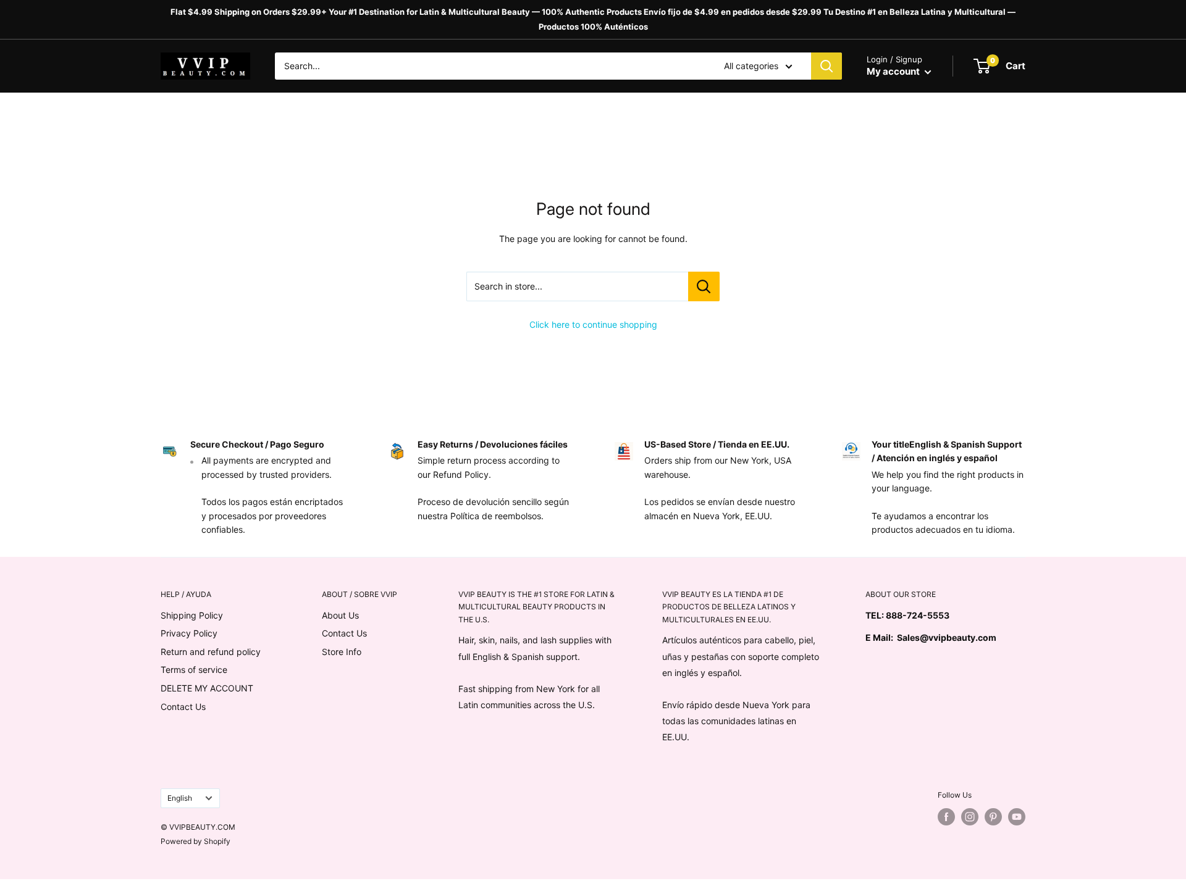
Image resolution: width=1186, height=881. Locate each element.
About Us (340, 615)
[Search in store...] (704, 286)
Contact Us (183, 706)
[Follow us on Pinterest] (993, 816)
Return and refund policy (211, 651)
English (179, 798)
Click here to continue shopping (593, 324)
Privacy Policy (189, 633)
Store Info (341, 651)
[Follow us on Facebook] (946, 816)
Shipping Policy (192, 615)
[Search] (826, 66)
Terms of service (194, 669)
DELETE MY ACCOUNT (207, 688)
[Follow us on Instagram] (969, 816)
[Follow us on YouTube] (1016, 816)
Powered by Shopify (195, 841)
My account (894, 71)
